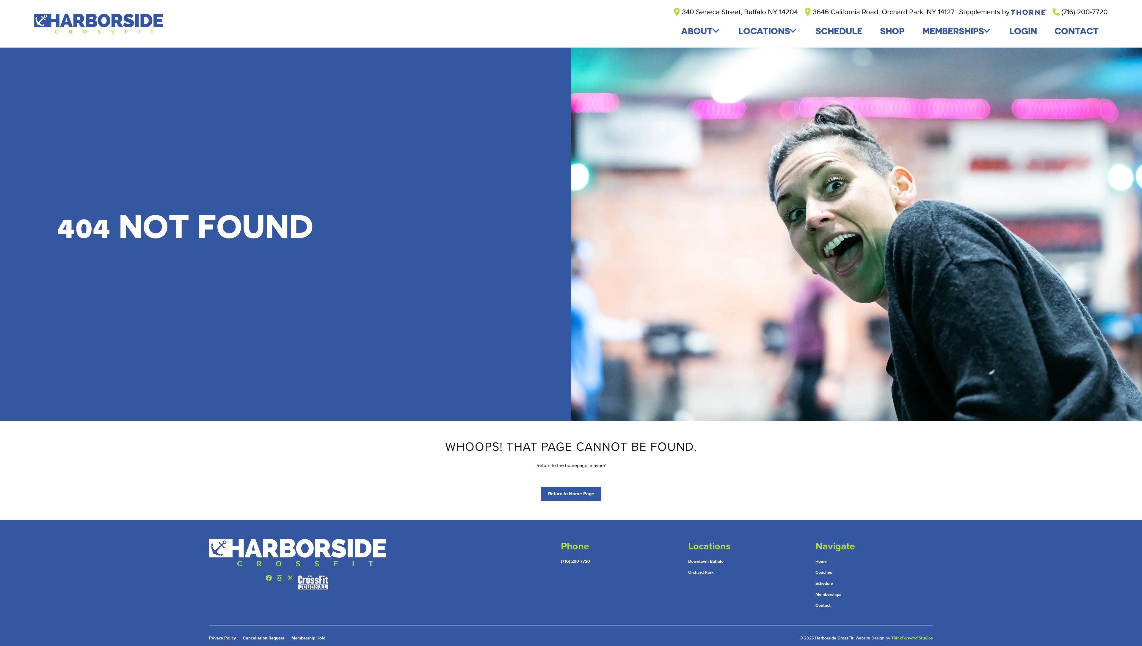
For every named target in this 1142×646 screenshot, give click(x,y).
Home (821, 561)
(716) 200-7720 (575, 561)
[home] (98, 24)
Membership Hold (308, 638)
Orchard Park (700, 572)
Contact (823, 605)
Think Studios (912, 638)
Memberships (953, 31)
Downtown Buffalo (706, 561)
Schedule (824, 583)
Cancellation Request (263, 638)
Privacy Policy (222, 638)
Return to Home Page (571, 493)
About (697, 31)
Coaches (823, 572)
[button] (700, 31)
